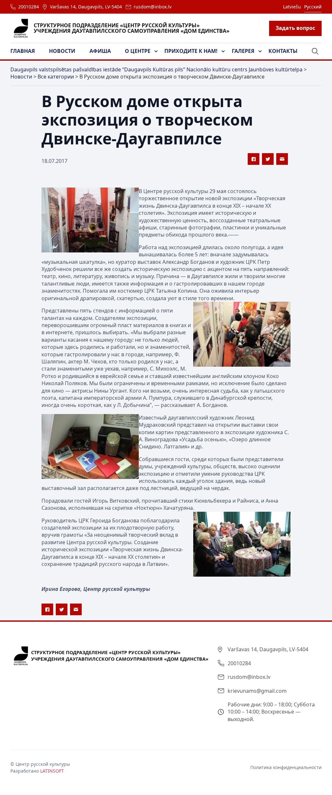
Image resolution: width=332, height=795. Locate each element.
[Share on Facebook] (253, 159)
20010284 (28, 7)
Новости (62, 51)
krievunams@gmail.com (257, 690)
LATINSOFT (52, 771)
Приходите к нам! (191, 51)
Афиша (100, 51)
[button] (26, 51)
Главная (22, 51)
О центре (137, 51)
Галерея (243, 51)
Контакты (283, 51)
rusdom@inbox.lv (153, 7)
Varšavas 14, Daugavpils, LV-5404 (86, 7)
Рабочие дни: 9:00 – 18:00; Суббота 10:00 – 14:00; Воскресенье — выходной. (271, 712)
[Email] (282, 159)
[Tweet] (268, 159)
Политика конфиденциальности (286, 767)
